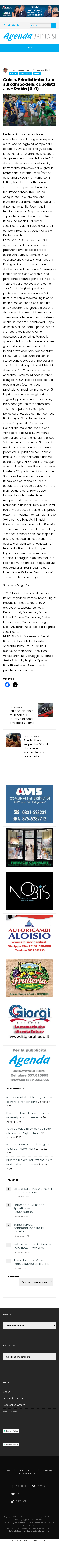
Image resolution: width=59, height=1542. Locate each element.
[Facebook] (4, 25)
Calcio (13, 73)
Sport (37, 73)
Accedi (7, 1391)
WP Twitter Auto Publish (17, 1540)
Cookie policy (32, 1531)
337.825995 (19, 1522)
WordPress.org (11, 1411)
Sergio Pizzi (23, 70)
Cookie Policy (12, 1444)
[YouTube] (13, 25)
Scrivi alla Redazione (17, 1531)
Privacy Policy (12, 1431)
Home (9, 1470)
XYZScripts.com (44, 1540)
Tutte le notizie (26, 1470)
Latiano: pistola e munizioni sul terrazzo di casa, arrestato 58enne (22, 715)
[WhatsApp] (18, 25)
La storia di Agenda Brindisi (37, 1472)
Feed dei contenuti (13, 1398)
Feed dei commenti (14, 1405)
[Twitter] (9, 25)
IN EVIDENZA (25, 73)
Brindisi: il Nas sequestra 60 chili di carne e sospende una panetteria (36, 746)
